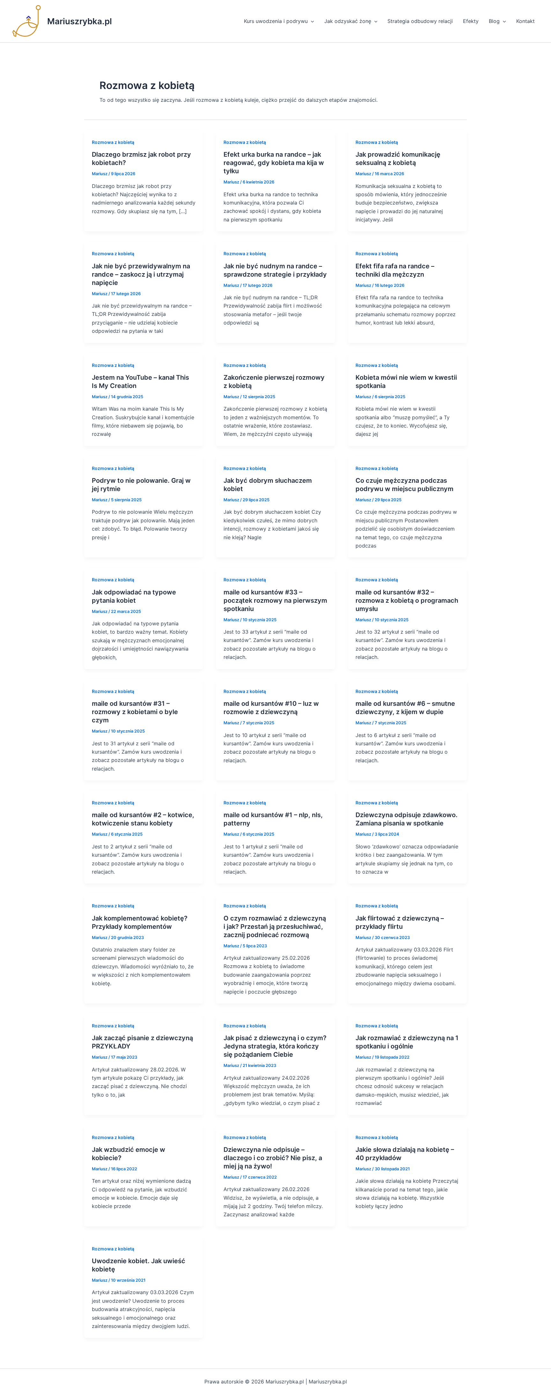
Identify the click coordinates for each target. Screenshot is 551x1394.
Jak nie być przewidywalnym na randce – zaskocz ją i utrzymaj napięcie (141, 274)
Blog (494, 21)
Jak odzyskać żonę (347, 21)
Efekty (471, 21)
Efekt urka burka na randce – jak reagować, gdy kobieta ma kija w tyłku (274, 163)
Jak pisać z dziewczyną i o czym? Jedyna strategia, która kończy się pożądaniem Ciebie (275, 1046)
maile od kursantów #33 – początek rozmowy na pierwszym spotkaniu (275, 600)
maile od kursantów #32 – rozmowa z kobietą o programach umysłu (407, 600)
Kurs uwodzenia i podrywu (276, 21)
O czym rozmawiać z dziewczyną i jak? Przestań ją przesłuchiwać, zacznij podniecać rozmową (275, 926)
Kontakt (525, 21)
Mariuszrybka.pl (79, 21)
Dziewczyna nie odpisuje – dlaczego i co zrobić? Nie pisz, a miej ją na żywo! (273, 1158)
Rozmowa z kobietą (113, 142)
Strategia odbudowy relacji (420, 21)
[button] (311, 21)
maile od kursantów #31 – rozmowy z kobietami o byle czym (135, 712)
